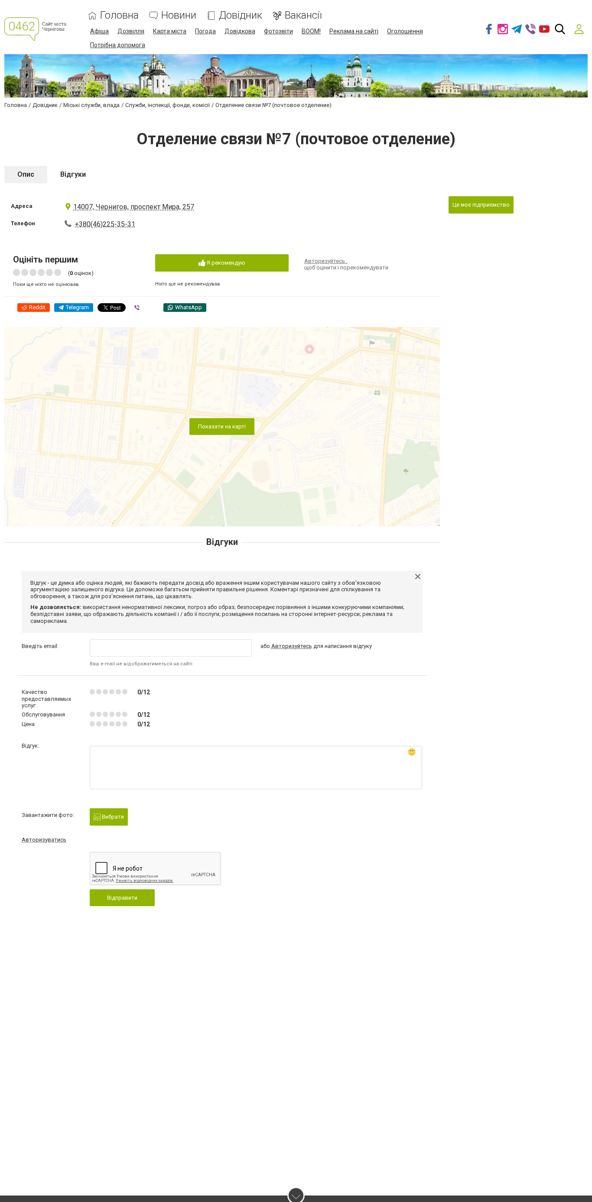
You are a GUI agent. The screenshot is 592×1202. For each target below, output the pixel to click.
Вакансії (303, 15)
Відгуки (73, 174)
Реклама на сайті (353, 31)
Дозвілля (130, 31)
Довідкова (239, 31)
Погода (205, 31)
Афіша (99, 31)
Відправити (122, 897)
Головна (119, 15)
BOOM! (311, 31)
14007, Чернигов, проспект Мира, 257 (133, 207)
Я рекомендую (225, 262)
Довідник (240, 15)
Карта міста (169, 31)
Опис (25, 174)
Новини (178, 15)
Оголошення (405, 31)
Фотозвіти (278, 31)
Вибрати (112, 816)
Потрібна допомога (117, 45)
